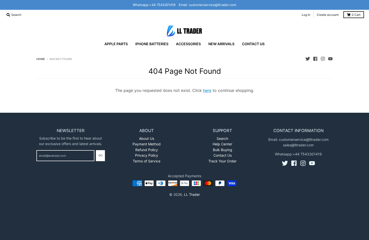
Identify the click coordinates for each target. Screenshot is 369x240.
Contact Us (222, 155)
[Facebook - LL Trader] (315, 58)
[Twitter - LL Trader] (307, 58)
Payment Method (147, 144)
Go (100, 155)
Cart (356, 15)
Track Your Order (222, 161)
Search (222, 138)
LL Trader (192, 194)
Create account (328, 15)
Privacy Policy (146, 155)
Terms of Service (146, 161)
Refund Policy (146, 150)
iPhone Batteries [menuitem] (151, 44)
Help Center (222, 144)
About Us (146, 138)
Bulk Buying (222, 150)
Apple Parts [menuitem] (116, 44)
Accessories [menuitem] (188, 44)
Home (40, 59)
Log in (306, 15)
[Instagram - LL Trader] (323, 58)
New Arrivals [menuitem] (221, 44)
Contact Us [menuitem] (253, 44)
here (207, 90)
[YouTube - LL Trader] (330, 58)
